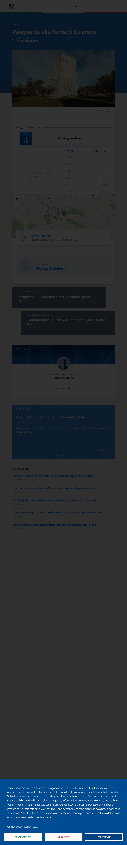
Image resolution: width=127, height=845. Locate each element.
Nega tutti (64, 837)
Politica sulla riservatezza (22, 826)
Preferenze (104, 837)
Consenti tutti (23, 837)
